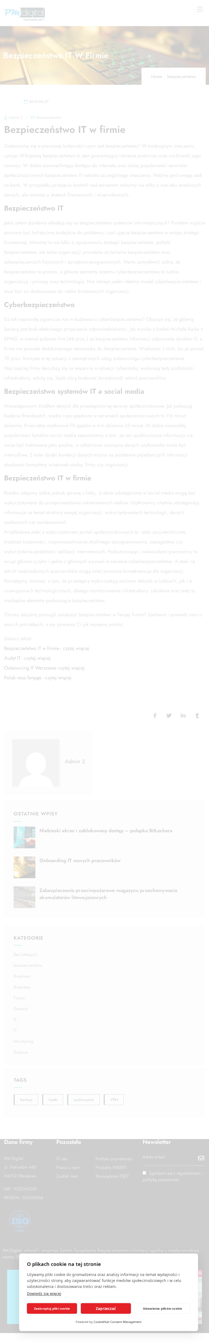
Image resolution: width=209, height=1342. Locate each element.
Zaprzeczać (106, 1308)
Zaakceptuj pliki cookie (52, 1308)
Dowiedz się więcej (44, 1293)
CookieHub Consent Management (118, 1322)
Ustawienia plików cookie (162, 1308)
